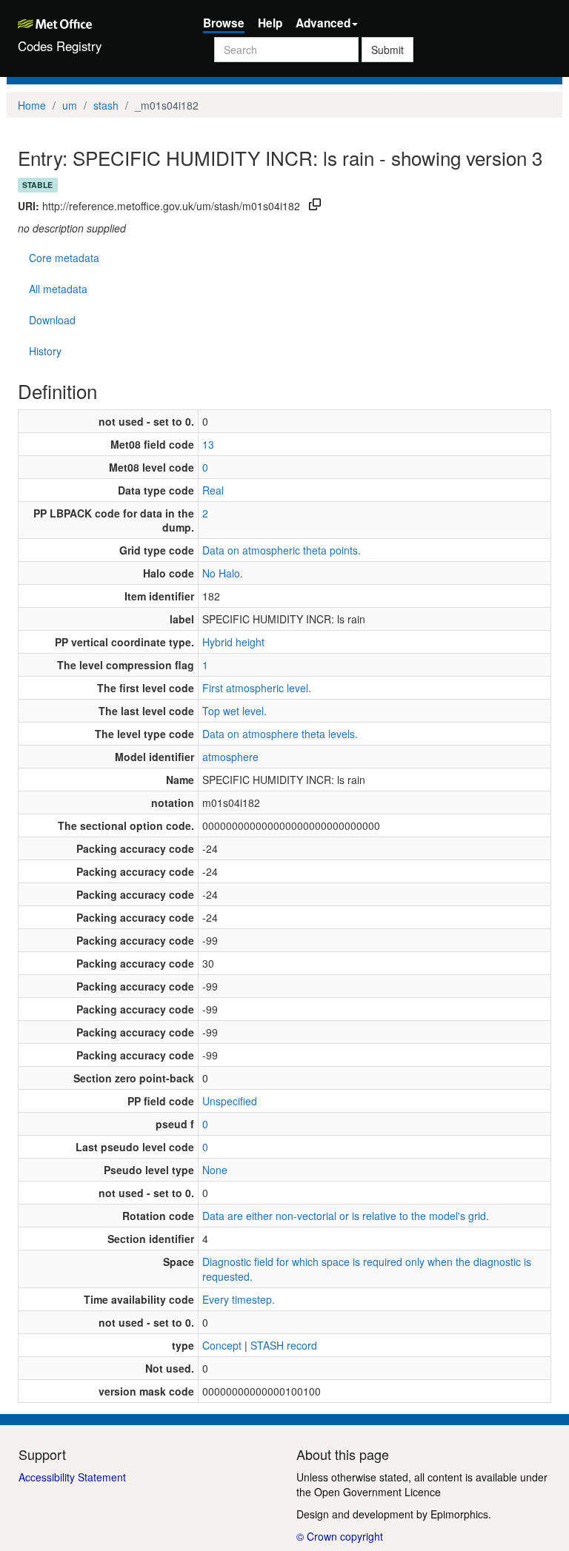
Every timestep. (238, 1299)
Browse (223, 23)
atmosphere (230, 756)
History (45, 351)
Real (213, 490)
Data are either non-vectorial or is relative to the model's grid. (345, 1215)
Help (270, 23)
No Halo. (222, 573)
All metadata (58, 288)
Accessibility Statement (72, 1477)
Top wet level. (234, 710)
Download (52, 319)
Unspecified (229, 1100)
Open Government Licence (377, 1491)
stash (106, 105)
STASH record (283, 1345)
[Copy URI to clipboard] (315, 205)
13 (208, 444)
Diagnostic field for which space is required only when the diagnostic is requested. (366, 1269)
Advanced (323, 23)
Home (32, 105)
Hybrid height (233, 641)
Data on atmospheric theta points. (281, 550)
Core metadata (64, 257)
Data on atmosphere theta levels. (280, 733)
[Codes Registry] (99, 22)
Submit (387, 49)
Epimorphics (459, 1514)
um (69, 105)
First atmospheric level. (256, 687)
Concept (222, 1345)
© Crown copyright (339, 1536)
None (214, 1169)
